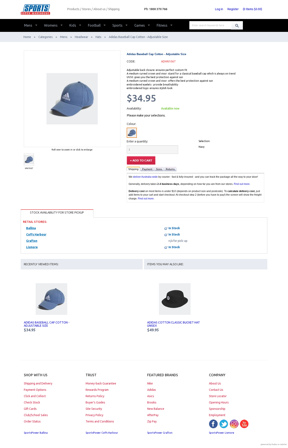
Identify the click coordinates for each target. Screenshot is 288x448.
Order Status (32, 421)
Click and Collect (35, 396)
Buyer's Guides (95, 402)
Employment (217, 415)
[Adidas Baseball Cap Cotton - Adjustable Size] (51, 299)
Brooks (151, 402)
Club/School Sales (36, 415)
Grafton (31, 240)
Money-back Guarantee (101, 383)
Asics (150, 396)
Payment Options (35, 389)
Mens (28, 25)
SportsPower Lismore (221, 432)
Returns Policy (95, 396)
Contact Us (216, 389)
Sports (117, 25)
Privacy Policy (94, 415)
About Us (215, 383)
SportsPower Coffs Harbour (102, 432)
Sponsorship (217, 408)
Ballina (31, 228)
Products (73, 9)
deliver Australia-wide (145, 176)
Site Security (94, 408)
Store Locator (218, 396)
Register (233, 9)
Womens (51, 25)
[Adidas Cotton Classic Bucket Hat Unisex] (175, 299)
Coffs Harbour (36, 234)
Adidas (151, 389)
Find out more (242, 184)
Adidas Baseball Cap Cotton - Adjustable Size (46, 324)
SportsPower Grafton (159, 432)
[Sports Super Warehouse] (42, 9)
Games (139, 25)
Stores (86, 9)
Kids (72, 25)
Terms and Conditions (100, 421)
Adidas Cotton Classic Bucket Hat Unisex (173, 324)
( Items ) (252, 9)
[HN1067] (29, 160)
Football (94, 25)
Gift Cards (30, 408)
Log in (219, 9)
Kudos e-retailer (279, 444)
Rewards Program (97, 389)
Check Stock (32, 402)
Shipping (114, 9)
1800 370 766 (158, 9)
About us (99, 9)
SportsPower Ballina (36, 432)
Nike (150, 383)
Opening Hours (219, 402)
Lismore (32, 247)
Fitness (162, 25)
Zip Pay (152, 421)
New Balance (155, 408)
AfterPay (153, 415)
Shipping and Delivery (38, 383)
